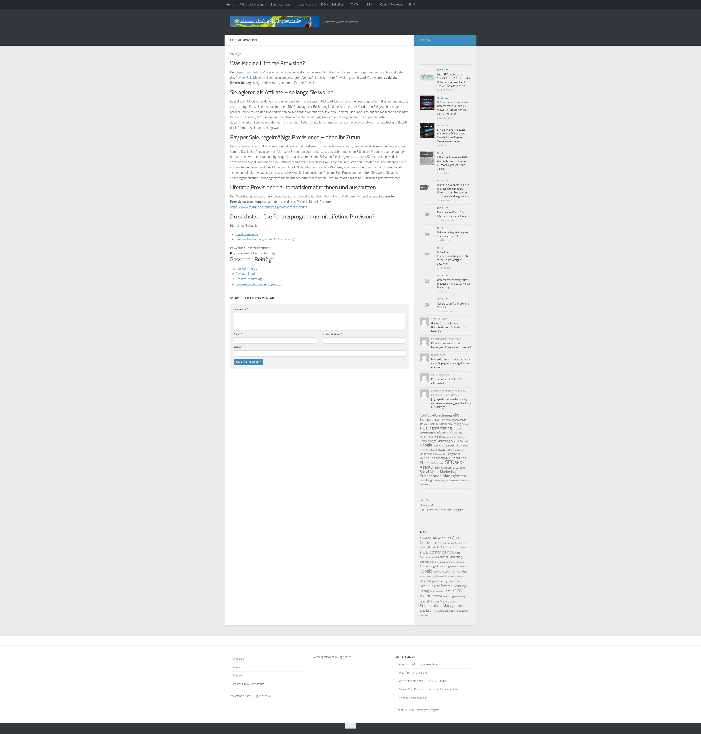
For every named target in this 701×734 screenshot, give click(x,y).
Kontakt (237, 675)
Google (426, 445)
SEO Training (460, 468)
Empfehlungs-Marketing (435, 441)
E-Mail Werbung (444, 437)
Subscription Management (443, 475)
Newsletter (443, 449)
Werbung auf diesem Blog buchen (332, 657)
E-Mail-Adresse (332, 334)
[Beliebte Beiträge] (439, 63)
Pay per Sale (243, 78)
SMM (412, 4)
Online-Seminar (457, 450)
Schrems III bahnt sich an (413, 697)
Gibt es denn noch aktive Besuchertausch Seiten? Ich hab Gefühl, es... (449, 327)
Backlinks (434, 424)
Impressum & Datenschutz (248, 684)
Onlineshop (427, 454)
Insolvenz (438, 445)
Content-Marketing (450, 432)
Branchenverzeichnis (429, 433)
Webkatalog (439, 481)
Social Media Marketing (438, 471)
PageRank (454, 454)
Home (230, 4)
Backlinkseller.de (246, 234)
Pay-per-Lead (245, 274)
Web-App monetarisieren (413, 672)
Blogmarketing (439, 428)
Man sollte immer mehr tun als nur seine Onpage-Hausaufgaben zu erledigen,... (451, 363)
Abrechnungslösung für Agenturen (418, 664)
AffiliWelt (424, 424)
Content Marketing (391, 4)
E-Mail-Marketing (332, 4)
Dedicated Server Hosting (410, 710)
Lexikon (237, 667)
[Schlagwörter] (464, 63)
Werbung (424, 485)
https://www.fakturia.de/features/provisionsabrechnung (268, 207)
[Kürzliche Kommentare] (451, 63)
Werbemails (464, 481)
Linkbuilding (460, 445)
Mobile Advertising (428, 450)
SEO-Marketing (444, 467)
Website (238, 347)
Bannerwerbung (280, 4)
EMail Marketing (459, 437)
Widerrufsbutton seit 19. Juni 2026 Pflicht (422, 681)
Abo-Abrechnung (438, 415)
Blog (422, 428)
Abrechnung (447, 420)
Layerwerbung (307, 4)
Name (238, 334)
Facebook (455, 441)
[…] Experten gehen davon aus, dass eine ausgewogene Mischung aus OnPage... (451, 403)
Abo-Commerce (246, 269)
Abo (422, 415)
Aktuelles (442, 70)
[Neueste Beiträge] (426, 63)
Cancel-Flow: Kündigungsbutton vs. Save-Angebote (428, 689)
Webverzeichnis (452, 481)
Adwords (460, 420)
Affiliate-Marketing (251, 4)
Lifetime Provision (263, 72)
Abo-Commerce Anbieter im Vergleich (441, 509)
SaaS (433, 463)
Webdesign (426, 480)
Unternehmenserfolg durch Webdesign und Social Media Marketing (453, 283)
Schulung (440, 463)
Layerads (449, 446)
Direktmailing (428, 436)
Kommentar (241, 309)
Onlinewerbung (441, 454)
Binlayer (465, 424)
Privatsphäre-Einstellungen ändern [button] (250, 696)
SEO (369, 4)
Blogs (456, 428)
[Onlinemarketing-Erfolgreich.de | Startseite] (274, 21)
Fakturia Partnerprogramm (253, 239)
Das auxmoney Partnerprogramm (258, 284)
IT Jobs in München (430, 505)
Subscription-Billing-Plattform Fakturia (340, 196)
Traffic (355, 4)
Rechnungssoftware (435, 458)
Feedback (464, 441)
